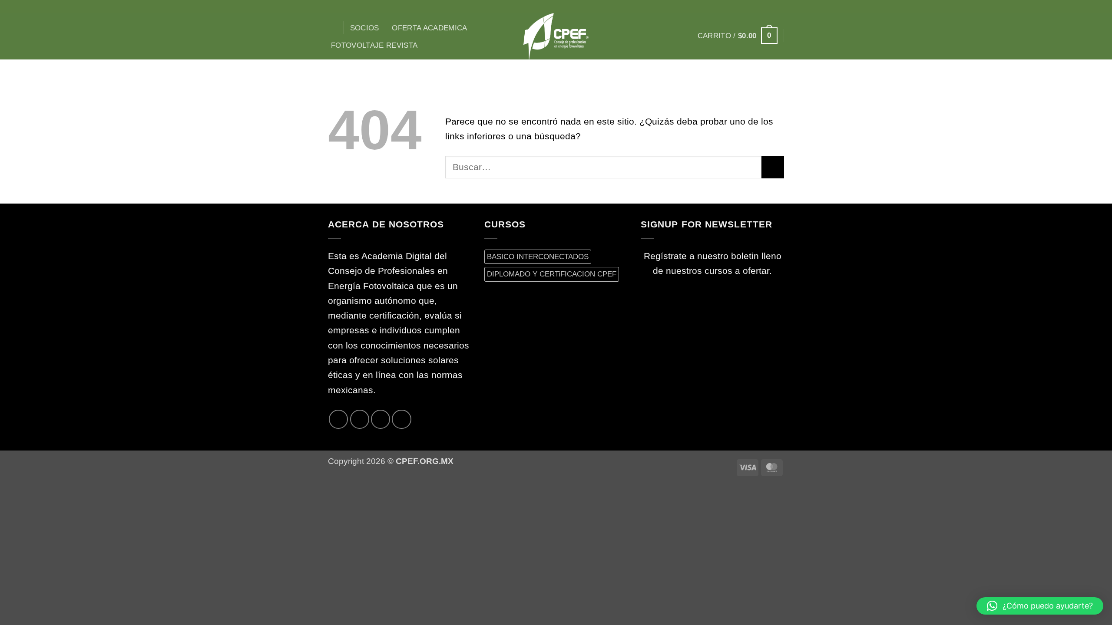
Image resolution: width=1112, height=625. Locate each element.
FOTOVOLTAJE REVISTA (374, 45)
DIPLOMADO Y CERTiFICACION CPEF (551, 274)
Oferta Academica (429, 27)
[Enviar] (772, 167)
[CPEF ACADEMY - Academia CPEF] (556, 36)
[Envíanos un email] (778, 6)
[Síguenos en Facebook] (733, 6)
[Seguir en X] (756, 6)
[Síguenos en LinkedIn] (401, 419)
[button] (738, 35)
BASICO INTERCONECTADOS (538, 256)
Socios (364, 27)
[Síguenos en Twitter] (767, 6)
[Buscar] (332, 28)
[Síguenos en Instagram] (744, 6)
